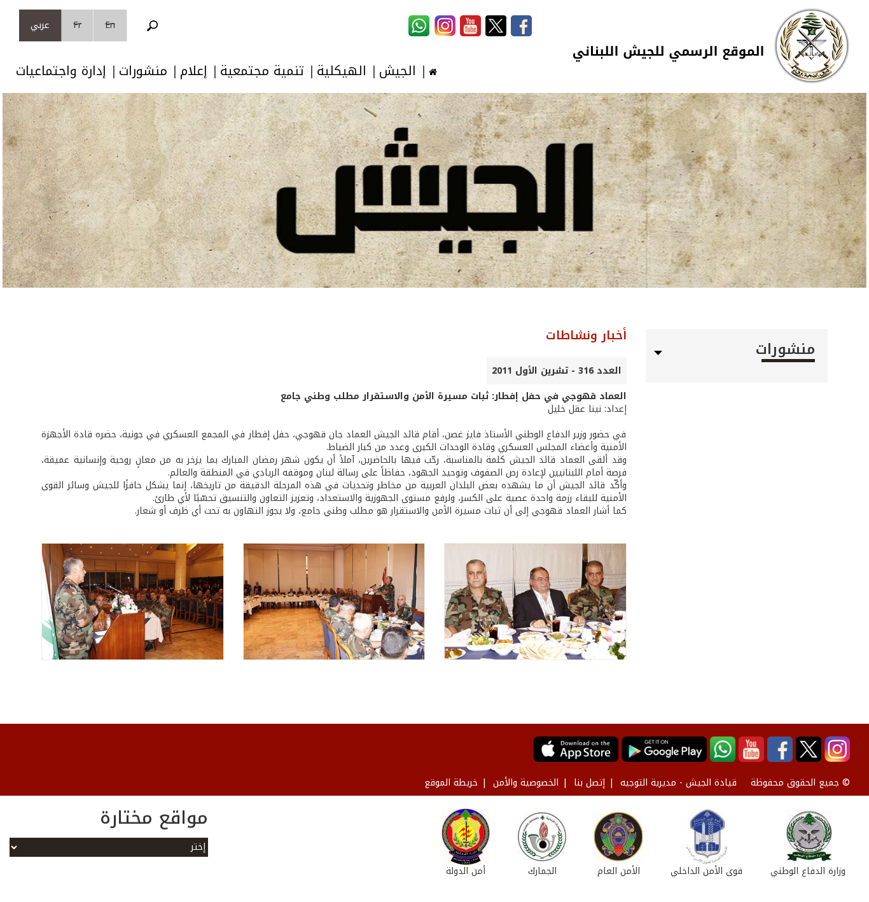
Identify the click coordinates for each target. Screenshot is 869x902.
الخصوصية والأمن (526, 782)
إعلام (193, 71)
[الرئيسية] (812, 46)
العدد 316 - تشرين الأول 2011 (557, 370)
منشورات (143, 71)
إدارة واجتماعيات (61, 71)
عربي (40, 25)
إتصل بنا (589, 782)
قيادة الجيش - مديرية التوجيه (678, 782)
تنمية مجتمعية (262, 71)
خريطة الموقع (451, 782)
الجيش (397, 71)
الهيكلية (341, 71)
